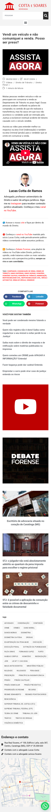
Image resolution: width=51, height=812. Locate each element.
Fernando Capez (26, 652)
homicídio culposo (10, 276)
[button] (25, 22)
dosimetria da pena (13, 637)
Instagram (16, 203)
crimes (17, 628)
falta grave (9, 652)
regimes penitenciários (35, 694)
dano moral (29, 628)
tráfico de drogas (24, 718)
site (22, 222)
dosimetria (26, 633)
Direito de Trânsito (24, 82)
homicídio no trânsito (27, 276)
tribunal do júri (30, 713)
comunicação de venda (26, 271)
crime (6, 628)
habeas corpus (11, 656)
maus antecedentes (13, 666)
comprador (11, 271)
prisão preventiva (32, 685)
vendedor (30, 280)
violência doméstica (13, 723)
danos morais (30, 273)
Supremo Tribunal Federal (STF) (18, 709)
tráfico (7, 718)
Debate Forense (23, 249)
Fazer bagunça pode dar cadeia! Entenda (23, 365)
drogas (29, 637)
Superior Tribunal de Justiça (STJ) (19, 704)
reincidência (10, 699)
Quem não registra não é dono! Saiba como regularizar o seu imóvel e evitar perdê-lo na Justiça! (24, 333)
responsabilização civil (31, 278)
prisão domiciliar (12, 685)
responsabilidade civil (12, 278)
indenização (42, 276)
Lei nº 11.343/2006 (20, 661)
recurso (32, 690)
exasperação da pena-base (16, 642)
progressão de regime (14, 690)
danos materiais (17, 273)
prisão (7, 680)
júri (6, 661)
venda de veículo (19, 280)
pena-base (34, 671)
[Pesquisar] (45, 15)
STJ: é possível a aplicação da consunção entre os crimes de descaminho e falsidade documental (25, 603)
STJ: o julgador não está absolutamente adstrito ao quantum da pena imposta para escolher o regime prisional (24, 564)
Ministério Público (35, 666)
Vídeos (9, 82)
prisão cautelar (21, 680)
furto (41, 652)
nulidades (21, 671)
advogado (8, 623)
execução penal (11, 647)
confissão (38, 623)
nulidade (8, 671)
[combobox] (23, 15)
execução (37, 642)
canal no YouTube (24, 234)
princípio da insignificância (31, 675)
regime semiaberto (12, 694)
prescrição (9, 675)
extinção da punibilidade (34, 647)
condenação (23, 623)
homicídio (40, 273)
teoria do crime (11, 713)
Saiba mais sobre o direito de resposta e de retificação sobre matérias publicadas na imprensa (24, 345)
